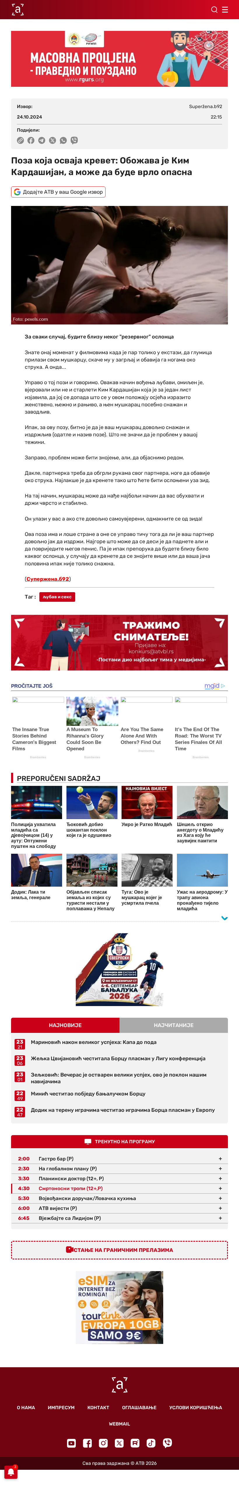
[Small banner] (119, 969)
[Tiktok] (151, 1443)
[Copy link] (20, 140)
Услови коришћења (195, 1407)
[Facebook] (87, 1443)
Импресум (61, 1407)
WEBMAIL (119, 1424)
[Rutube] (135, 1443)
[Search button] (214, 9)
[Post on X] (52, 140)
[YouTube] (71, 1443)
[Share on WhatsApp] (63, 140)
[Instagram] (103, 1443)
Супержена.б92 (48, 579)
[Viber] (167, 1443)
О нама (26, 1407)
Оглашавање (139, 1407)
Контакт (98, 1407)
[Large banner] (119, 59)
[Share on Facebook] (31, 140)
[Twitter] (119, 1443)
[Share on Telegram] (41, 140)
